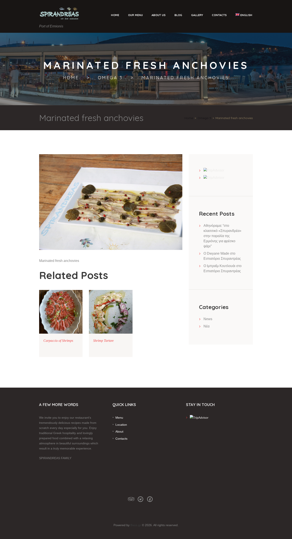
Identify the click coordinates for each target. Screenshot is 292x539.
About (119, 431)
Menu (119, 417)
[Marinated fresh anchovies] (110, 202)
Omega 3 (110, 77)
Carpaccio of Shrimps (58, 340)
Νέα (206, 326)
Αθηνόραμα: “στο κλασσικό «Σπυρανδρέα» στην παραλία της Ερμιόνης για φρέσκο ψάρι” (222, 236)
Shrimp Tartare (103, 340)
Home (71, 77)
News (208, 319)
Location (121, 424)
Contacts (121, 438)
